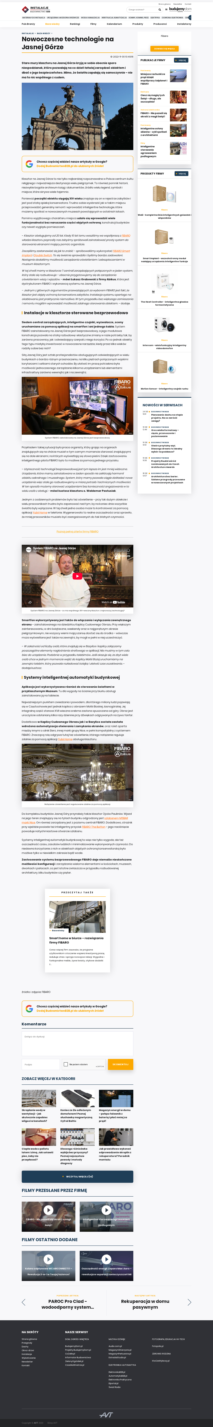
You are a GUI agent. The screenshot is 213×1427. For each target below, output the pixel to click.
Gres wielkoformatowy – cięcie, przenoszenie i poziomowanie (165, 433)
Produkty (137, 23)
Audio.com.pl (115, 1346)
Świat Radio (115, 1387)
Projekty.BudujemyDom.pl (78, 1349)
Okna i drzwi (28, 1350)
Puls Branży (28, 23)
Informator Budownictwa (78, 1357)
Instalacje (27, 1354)
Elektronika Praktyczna (120, 1379)
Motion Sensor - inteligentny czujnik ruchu (164, 388)
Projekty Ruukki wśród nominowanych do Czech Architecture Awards (165, 464)
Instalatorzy (184, 23)
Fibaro (164, 36)
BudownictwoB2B (160, 411)
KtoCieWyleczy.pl (161, 1360)
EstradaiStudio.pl (117, 1357)
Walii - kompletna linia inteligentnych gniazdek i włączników (164, 216)
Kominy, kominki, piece (139, 17)
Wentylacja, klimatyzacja (114, 17)
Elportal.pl (113, 1383)
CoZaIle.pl (70, 1353)
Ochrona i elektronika (172, 17)
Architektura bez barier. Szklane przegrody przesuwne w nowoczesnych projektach (168, 479)
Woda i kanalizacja (90, 17)
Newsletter (177, 4)
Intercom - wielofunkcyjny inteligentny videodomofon (164, 347)
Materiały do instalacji (33, 17)
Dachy (25, 1346)
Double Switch (43, 255)
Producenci (160, 23)
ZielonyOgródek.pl (74, 1361)
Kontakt (188, 4)
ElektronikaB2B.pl (117, 1372)
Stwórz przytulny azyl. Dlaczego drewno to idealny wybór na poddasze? (166, 448)
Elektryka (155, 17)
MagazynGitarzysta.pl (120, 1349)
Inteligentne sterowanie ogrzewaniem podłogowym (149, 151)
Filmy (93, 23)
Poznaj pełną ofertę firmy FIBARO (78, 531)
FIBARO (125, 235)
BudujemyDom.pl (74, 1346)
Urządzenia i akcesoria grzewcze (63, 17)
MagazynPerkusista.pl (120, 1353)
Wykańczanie (29, 1357)
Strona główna (165, 4)
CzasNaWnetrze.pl (74, 1365)
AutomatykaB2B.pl (118, 1375)
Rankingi (75, 23)
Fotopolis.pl (157, 1346)
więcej (182, 60)
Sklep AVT (52, 1423)
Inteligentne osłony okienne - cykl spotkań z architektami (154, 132)
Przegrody (27, 1342)
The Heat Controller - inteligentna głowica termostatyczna (164, 303)
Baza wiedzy (52, 23)
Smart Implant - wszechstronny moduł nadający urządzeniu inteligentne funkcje (164, 260)
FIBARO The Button (93, 827)
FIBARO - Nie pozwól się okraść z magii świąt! (154, 115)
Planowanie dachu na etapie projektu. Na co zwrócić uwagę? (167, 417)
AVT (36, 1423)
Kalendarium (114, 23)
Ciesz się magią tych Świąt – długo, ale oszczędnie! (153, 98)
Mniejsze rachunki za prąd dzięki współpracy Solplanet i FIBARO (154, 79)
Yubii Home (40, 512)
